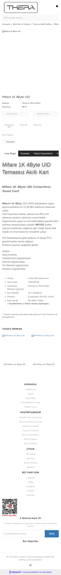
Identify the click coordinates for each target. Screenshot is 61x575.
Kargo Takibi (30, 398)
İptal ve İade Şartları (30, 435)
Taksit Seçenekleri (43, 153)
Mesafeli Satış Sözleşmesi (30, 417)
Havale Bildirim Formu (30, 402)
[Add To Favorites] (9, 124)
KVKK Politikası (30, 439)
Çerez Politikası (30, 443)
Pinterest (30, 495)
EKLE (51, 533)
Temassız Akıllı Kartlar (31, 103)
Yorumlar (24, 153)
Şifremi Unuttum (30, 463)
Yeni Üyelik (30, 454)
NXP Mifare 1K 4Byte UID (14, 364)
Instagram (30, 486)
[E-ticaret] (30, 572)
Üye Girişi (30, 458)
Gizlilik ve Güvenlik (30, 426)
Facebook (30, 478)
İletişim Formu (30, 407)
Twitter (30, 482)
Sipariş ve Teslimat (31, 430)
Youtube (30, 490)
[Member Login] (50, 7)
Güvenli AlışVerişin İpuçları (30, 422)
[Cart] (56, 7)
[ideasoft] (15, 572)
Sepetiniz (30, 467)
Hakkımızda (31, 389)
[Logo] (21, 7)
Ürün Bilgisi (10, 153)
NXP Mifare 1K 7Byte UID (44, 364)
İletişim (31, 394)
